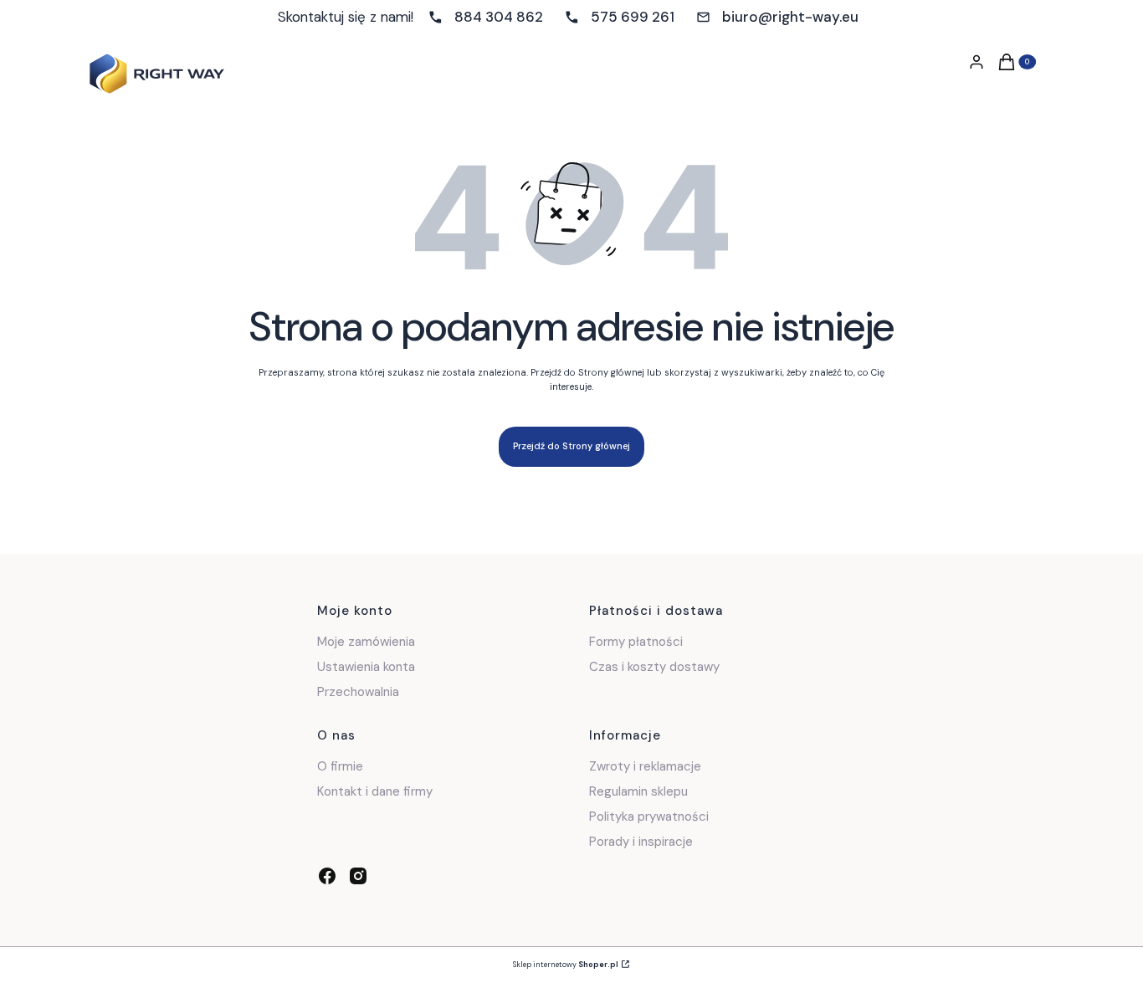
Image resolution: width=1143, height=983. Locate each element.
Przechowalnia (358, 691)
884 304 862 (498, 17)
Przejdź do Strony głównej (571, 446)
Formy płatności (636, 641)
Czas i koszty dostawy (654, 666)
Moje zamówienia (366, 641)
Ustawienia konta (366, 666)
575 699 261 (632, 17)
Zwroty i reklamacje (645, 766)
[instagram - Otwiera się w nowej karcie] (358, 876)
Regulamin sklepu (638, 791)
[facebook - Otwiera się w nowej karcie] (327, 876)
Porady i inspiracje (641, 841)
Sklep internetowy (565, 965)
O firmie (340, 766)
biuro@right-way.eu (790, 17)
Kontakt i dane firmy (375, 791)
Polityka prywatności (649, 816)
